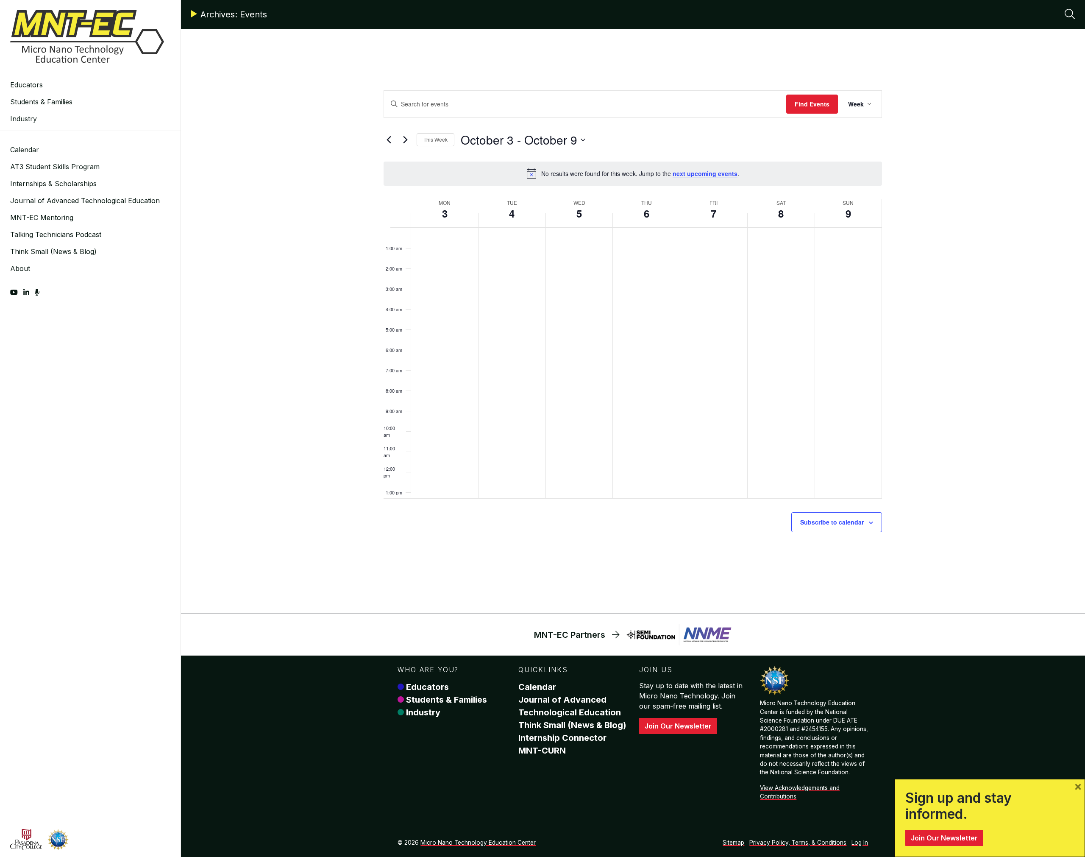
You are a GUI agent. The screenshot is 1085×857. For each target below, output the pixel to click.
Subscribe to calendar (832, 522)
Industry (23, 118)
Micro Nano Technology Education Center (478, 842)
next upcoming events (705, 173)
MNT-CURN (542, 750)
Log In (859, 842)
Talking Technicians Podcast (55, 234)
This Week (435, 139)
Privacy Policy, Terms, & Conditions (797, 842)
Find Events (812, 104)
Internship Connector (562, 738)
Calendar (24, 149)
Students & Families (41, 102)
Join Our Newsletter (678, 726)
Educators (26, 85)
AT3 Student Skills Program (55, 166)
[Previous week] (389, 140)
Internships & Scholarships (53, 183)
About (20, 268)
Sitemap (733, 842)
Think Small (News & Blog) (53, 251)
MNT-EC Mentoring (41, 217)
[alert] (633, 173)
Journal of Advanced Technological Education (85, 200)
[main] (633, 332)
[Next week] (405, 140)
